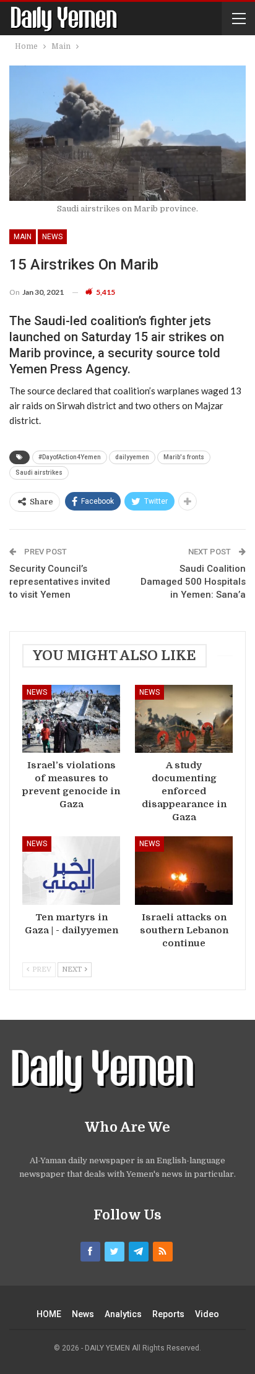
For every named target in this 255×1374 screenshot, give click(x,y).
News (52, 236)
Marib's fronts (183, 457)
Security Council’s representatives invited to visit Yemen (59, 581)
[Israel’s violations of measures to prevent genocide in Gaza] (71, 719)
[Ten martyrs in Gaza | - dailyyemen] (71, 870)
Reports (168, 1314)
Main (23, 236)
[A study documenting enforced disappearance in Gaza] (184, 719)
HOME (49, 1314)
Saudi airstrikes (39, 472)
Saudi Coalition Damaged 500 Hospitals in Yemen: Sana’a (193, 581)
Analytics (123, 1314)
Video (207, 1314)
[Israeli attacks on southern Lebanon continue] (184, 870)
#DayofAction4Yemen (69, 457)
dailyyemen (132, 457)
